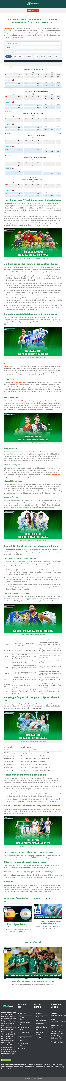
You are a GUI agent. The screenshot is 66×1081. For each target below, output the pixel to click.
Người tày (60, 1042)
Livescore (7, 366)
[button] (13, 80)
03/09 (56, 56)
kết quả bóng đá (22, 401)
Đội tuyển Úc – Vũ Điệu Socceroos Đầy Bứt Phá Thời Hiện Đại (33, 981)
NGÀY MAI (28, 56)
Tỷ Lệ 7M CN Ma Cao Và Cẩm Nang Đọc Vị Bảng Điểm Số (48, 922)
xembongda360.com (8, 1012)
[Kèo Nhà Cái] (33, 4)
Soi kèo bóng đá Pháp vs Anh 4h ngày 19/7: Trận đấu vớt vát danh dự (18, 926)
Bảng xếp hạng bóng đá (12, 452)
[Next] (32, 922)
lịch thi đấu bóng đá (18, 382)
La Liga (3, 1043)
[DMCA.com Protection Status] (6, 1060)
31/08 (36, 56)
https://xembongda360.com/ (23, 35)
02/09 (49, 56)
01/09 (43, 56)
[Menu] (2, 4)
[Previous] (3, 922)
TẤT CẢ (8, 56)
